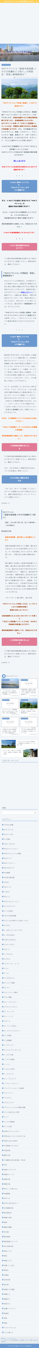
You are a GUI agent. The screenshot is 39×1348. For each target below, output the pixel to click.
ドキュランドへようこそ (12, 1050)
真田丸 (6, 1270)
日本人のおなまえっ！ (11, 1203)
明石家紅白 (8, 1213)
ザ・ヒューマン (9, 1012)
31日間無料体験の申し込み (19, 447)
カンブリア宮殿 (9, 983)
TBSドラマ (7, 887)
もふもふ (7, 959)
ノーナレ (7, 1064)
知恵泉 (6, 1275)
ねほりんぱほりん (10, 940)
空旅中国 (7, 1280)
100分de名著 (8, 825)
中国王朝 (7, 1150)
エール (6, 973)
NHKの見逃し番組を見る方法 (19, 479)
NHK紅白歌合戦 (9, 878)
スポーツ (7, 1021)
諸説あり (7, 1299)
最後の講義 (8, 1227)
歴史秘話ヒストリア (11, 1242)
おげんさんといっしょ (11, 901)
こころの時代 (8, 911)
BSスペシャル (8, 830)
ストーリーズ (8, 1016)
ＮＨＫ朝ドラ (8, 1333)
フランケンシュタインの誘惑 (14, 1088)
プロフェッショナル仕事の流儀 (14, 1107)
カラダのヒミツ (9, 978)
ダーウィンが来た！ (11, 1026)
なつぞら (7, 925)
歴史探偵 (7, 1237)
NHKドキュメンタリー (11, 849)
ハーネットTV (9, 1074)
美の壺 (6, 1285)
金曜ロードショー (10, 1309)
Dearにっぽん (9, 834)
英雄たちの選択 (9, 1289)
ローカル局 (8, 1127)
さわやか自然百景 (10, 916)
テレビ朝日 (8, 1036)
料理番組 (7, 1194)
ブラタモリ (8, 1098)
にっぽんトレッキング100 (13, 930)
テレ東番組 (8, 1040)
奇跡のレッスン (9, 1174)
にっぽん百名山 (9, 935)
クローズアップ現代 (11, 992)
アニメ (6, 969)
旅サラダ (7, 1198)
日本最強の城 (8, 1208)
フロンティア (8, 1093)
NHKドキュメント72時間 (12, 854)
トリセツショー (9, 1045)
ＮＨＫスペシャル (6, 65)
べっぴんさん (8, 954)
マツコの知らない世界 (11, 1112)
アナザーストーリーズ (11, 964)
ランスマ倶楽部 (9, 1122)
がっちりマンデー (10, 906)
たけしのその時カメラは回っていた (16, 921)
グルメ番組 (8, 997)
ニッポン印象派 (9, 1059)
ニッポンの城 (8, 1055)
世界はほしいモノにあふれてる (14, 1136)
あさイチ (7, 897)
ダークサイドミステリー (12, 1031)
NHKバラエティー (10, 863)
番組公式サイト (27, 292)
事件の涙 (7, 1155)
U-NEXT (7, 892)
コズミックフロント (11, 1007)
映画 (5, 1222)
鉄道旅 (6, 1313)
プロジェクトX (9, 1103)
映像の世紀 (8, 1218)
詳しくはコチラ (19, 161)
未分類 (6, 1232)
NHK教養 (7, 873)
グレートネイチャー (11, 1002)
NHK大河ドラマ (9, 868)
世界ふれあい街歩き (11, 1141)
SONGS (6, 882)
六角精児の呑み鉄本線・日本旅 (14, 1160)
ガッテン (7, 988)
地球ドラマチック (10, 1170)
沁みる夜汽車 (8, 1246)
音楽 (5, 1318)
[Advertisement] (19, 23)
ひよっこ (7, 949)
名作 (5, 1165)
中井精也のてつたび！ (11, 1146)
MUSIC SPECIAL (9, 844)
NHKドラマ (7, 858)
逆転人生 (7, 1304)
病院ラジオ (8, 1261)
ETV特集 (7, 839)
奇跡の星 (7, 1179)
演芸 (5, 1256)
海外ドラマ (8, 1251)
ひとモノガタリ (9, 945)
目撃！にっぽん (9, 1265)
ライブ (6, 1117)
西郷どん (7, 1294)
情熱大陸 (7, 1184)
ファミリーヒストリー (11, 1083)
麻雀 (5, 1323)
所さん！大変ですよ (11, 1189)
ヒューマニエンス (10, 1079)
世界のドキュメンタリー (12, 1131)
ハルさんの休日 (9, 1069)
